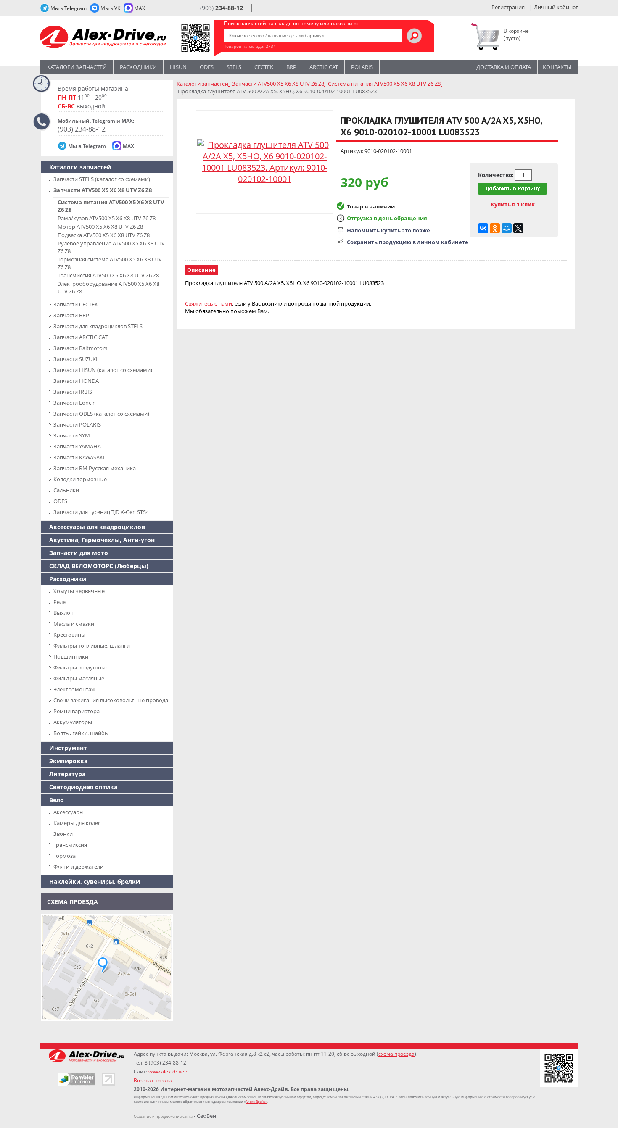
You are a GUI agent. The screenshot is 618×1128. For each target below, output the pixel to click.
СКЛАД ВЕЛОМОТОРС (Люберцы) (98, 566)
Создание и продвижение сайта (163, 1116)
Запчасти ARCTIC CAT (80, 337)
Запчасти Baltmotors (80, 348)
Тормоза (64, 855)
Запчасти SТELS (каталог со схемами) (101, 179)
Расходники (138, 67)
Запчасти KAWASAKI (79, 457)
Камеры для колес (76, 823)
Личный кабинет (556, 7)
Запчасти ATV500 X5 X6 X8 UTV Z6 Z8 (102, 190)
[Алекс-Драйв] (103, 38)
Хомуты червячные (79, 591)
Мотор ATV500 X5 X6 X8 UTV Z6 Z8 (100, 226)
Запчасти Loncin (74, 402)
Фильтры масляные (78, 678)
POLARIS (362, 67)
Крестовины (69, 634)
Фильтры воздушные (80, 667)
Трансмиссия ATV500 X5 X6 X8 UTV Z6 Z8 (108, 275)
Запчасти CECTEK (75, 304)
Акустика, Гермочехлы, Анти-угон (102, 540)
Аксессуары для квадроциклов (97, 527)
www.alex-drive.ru (169, 1071)
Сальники (66, 490)
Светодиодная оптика (83, 787)
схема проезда (396, 1053)
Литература (67, 774)
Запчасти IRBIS (72, 391)
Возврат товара (153, 1080)
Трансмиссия (70, 845)
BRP (291, 67)
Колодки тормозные (80, 479)
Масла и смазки (73, 623)
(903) (221, 8)
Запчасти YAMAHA (77, 446)
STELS (234, 67)
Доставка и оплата (503, 67)
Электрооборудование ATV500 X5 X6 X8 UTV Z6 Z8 (108, 287)
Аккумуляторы (72, 722)
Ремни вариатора (76, 711)
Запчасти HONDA (76, 381)
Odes (207, 67)
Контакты (557, 67)
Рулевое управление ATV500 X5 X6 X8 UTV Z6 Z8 (111, 247)
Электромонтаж (74, 689)
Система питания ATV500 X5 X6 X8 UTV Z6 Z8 (111, 205)
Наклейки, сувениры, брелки (94, 882)
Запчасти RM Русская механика (94, 468)
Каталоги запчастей (77, 67)
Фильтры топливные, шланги (91, 645)
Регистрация (508, 7)
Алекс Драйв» (256, 1101)
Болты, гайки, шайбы (81, 733)
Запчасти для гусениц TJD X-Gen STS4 (101, 512)
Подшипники (70, 656)
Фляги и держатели (78, 866)
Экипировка (68, 761)
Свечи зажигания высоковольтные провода (110, 700)
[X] (518, 228)
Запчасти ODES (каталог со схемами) (101, 413)
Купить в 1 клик (513, 204)
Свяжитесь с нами (208, 303)
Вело (56, 800)
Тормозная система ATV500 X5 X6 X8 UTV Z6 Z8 (110, 263)
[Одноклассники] (495, 228)
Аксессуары (68, 812)
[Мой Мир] (507, 228)
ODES (60, 501)
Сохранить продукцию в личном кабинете (407, 242)
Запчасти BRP (71, 315)
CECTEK (263, 67)
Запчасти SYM (71, 435)
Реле (59, 602)
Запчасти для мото (78, 553)
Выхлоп (63, 613)
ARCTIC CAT (323, 67)
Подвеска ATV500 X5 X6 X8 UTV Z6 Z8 (104, 235)
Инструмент (68, 748)
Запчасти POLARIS (77, 424)
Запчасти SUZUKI (75, 359)
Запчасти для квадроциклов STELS (98, 326)
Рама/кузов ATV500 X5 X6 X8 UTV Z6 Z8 (107, 218)
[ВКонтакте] (483, 228)
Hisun (178, 67)
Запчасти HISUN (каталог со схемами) (102, 370)
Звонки (63, 834)
